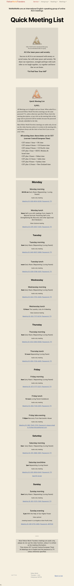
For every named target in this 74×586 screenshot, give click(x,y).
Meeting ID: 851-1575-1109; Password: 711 (37, 501)
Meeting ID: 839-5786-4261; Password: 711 (37, 271)
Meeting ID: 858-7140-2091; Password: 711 (37, 406)
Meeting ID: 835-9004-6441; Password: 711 (37, 472)
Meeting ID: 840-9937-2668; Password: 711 (37, 252)
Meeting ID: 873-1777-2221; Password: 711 (37, 386)
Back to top (59, 576)
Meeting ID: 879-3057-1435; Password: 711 (37, 227)
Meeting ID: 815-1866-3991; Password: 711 (37, 453)
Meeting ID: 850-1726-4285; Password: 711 (37, 361)
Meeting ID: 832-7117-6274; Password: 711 (37, 316)
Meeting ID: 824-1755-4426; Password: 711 (37, 297)
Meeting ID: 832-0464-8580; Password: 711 (37, 342)
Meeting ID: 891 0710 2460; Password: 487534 (37, 524)
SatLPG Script (37, 476)
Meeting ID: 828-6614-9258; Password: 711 (37, 201)
